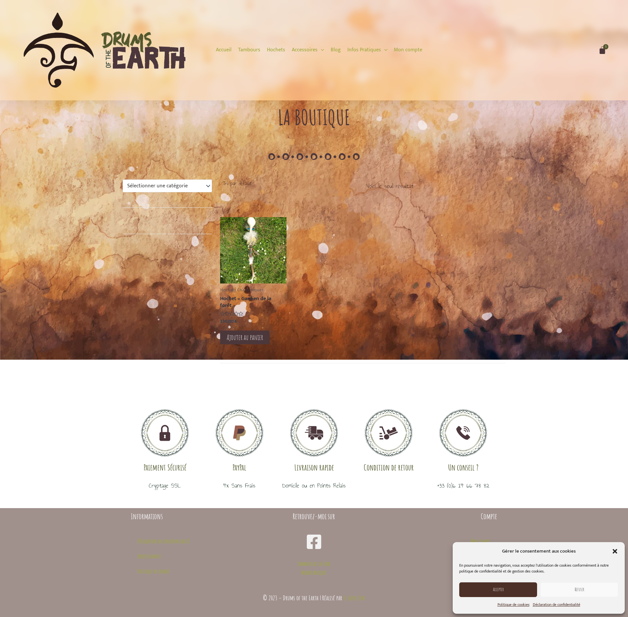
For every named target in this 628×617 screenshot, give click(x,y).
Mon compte (480, 541)
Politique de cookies (513, 604)
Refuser (579, 589)
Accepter (498, 589)
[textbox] (164, 186)
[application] (321, 49)
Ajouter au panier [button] (245, 337)
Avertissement (149, 556)
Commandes (481, 556)
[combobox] (167, 186)
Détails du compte (476, 571)
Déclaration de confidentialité (556, 604)
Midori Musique (313, 572)
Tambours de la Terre (314, 563)
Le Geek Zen (354, 598)
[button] (615, 551)
